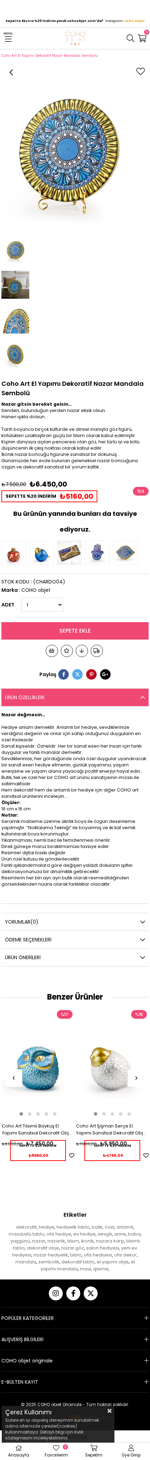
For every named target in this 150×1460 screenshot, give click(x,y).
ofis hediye (58, 1234)
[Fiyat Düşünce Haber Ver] (82, 651)
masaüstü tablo (26, 1234)
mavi (85, 1269)
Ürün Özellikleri (24, 697)
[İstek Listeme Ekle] (52, 651)
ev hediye (84, 1234)
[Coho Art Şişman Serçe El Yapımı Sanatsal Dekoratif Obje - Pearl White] (112, 1062)
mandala (25, 1262)
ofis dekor (125, 1255)
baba (134, 1234)
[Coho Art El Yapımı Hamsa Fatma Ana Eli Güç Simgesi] (99, 553)
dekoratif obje (43, 1248)
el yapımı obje (113, 1262)
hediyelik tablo (73, 1227)
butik (97, 1227)
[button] (21, 1113)
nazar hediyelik (50, 1255)
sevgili (105, 1234)
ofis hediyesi (98, 1255)
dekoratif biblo (78, 1262)
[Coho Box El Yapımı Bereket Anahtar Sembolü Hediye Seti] (71, 553)
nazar (38, 1241)
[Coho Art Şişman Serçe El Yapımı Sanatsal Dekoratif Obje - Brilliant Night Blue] (43, 553)
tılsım (73, 1241)
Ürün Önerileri (22, 957)
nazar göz (72, 1248)
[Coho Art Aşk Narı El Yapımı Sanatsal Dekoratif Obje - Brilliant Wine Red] (15, 553)
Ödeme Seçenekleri (28, 939)
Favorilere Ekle (71, 1155)
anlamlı (125, 1227)
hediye (46, 1227)
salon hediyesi (102, 1248)
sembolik (48, 1262)
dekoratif (26, 1227)
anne (120, 1234)
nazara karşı (110, 1241)
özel (109, 1227)
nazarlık (56, 1241)
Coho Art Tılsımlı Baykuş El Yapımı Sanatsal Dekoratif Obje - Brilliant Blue (37, 1130)
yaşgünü (20, 1241)
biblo (76, 1255)
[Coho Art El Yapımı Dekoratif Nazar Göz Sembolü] (127, 553)
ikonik (87, 1241)
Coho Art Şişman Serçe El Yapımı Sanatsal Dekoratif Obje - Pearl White (111, 1130)
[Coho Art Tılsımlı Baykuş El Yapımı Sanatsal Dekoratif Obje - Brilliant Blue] (38, 1062)
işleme (100, 1269)
